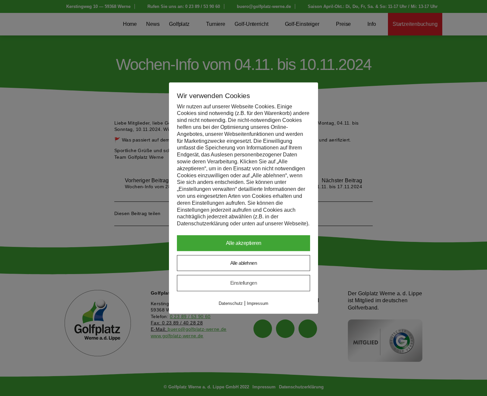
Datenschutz (231, 303)
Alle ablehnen (243, 263)
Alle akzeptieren (243, 243)
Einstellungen (243, 283)
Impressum (257, 303)
